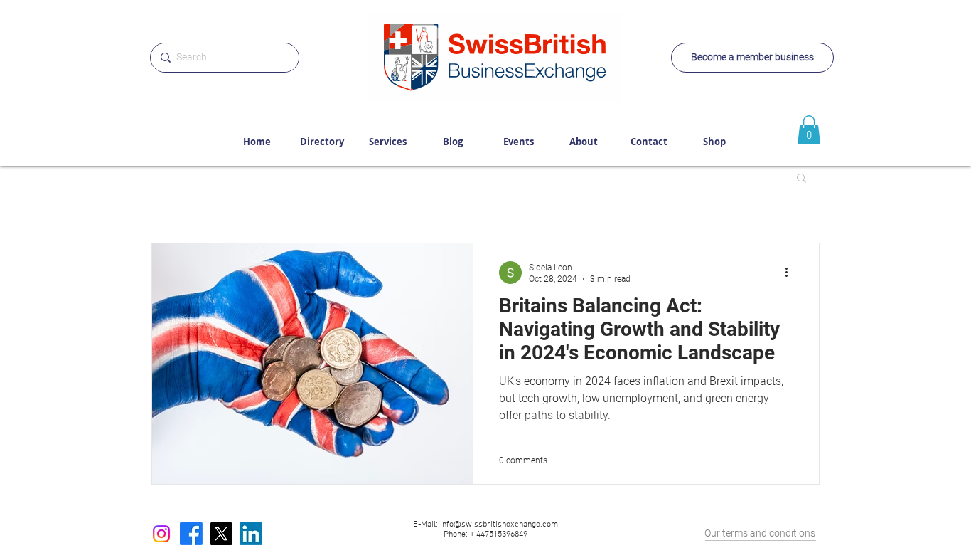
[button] (801, 179)
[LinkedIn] (251, 533)
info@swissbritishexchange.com (499, 524)
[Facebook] (191, 533)
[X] (221, 533)
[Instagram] (161, 533)
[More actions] (791, 272)
